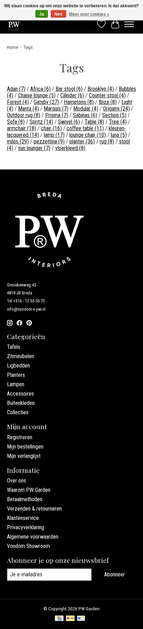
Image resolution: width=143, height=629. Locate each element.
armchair (21, 128)
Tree (118, 121)
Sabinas (85, 115)
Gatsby (46, 102)
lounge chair (87, 135)
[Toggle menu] (129, 24)
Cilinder (72, 95)
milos (18, 141)
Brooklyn (100, 89)
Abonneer (114, 574)
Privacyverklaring (25, 527)
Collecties (17, 412)
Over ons (16, 480)
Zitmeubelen (20, 356)
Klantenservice (23, 518)
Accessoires (20, 393)
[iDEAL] (70, 618)
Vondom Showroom (28, 546)
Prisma (56, 115)
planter (82, 141)
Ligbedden (18, 365)
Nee (58, 14)
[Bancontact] (81, 618)
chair (51, 128)
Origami (116, 108)
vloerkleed (70, 148)
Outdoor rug (23, 115)
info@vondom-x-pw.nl (26, 309)
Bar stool (69, 89)
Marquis (56, 108)
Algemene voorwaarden (32, 536)
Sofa (16, 121)
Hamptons (79, 102)
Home (12, 47)
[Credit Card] (59, 618)
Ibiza (108, 102)
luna (119, 135)
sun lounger (34, 148)
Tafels (13, 347)
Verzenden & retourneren (34, 508)
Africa (40, 89)
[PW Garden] (14, 24)
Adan (16, 89)
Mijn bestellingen (25, 446)
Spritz (41, 121)
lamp (54, 135)
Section (114, 115)
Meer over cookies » (89, 14)
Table (94, 121)
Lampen (15, 384)
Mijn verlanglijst (24, 456)
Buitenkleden (21, 403)
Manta (28, 108)
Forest (18, 102)
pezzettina (49, 141)
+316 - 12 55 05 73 (29, 300)
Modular (85, 108)
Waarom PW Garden (28, 490)
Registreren (19, 437)
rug (107, 141)
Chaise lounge (37, 95)
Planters (16, 375)
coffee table (85, 128)
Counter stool (107, 95)
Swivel (69, 121)
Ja (41, 14)
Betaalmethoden (24, 499)
